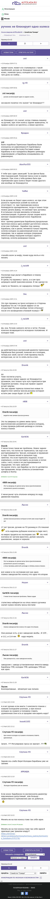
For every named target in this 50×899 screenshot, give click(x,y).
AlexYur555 (24, 164)
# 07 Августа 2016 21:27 (9, 649)
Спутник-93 (25, 697)
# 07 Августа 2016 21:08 (9, 510)
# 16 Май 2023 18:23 (7, 815)
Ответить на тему (26, 52)
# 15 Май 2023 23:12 (7, 726)
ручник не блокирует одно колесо (25, 26)
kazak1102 (25, 721)
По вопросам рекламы (20, 888)
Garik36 (25, 437)
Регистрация (9, 9)
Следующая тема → (25, 35)
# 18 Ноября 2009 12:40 (9, 196)
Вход (6, 14)
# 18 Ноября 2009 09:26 (9, 138)
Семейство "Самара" (31, 32)
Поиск (33, 888)
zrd (25, 58)
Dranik (25, 365)
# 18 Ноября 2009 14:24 (9, 271)
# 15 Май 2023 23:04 (7, 702)
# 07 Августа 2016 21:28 (9, 682)
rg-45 (25, 83)
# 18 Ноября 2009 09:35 (9, 169)
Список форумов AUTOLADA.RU (11, 32)
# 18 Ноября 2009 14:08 (9, 251)
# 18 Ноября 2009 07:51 (9, 63)
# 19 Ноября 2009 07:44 (9, 346)
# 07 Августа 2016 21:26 (9, 618)
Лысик (25, 505)
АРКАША (25, 772)
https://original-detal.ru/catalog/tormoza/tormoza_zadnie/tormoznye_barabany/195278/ (24, 835)
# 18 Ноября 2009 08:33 (9, 116)
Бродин (25, 133)
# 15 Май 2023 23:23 (7, 757)
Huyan (25, 582)
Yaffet (25, 191)
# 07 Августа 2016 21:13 (9, 587)
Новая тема (8, 52)
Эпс (25, 294)
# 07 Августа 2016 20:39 (9, 406)
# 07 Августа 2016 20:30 (9, 370)
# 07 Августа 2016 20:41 (9, 442)
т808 (25, 401)
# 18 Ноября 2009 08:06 (9, 88)
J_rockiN (25, 266)
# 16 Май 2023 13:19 (7, 776)
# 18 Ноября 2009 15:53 (9, 324)
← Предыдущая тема (8, 35)
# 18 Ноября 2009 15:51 (9, 299)
